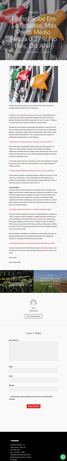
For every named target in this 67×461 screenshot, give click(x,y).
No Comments (46, 52)
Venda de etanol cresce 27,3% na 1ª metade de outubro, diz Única (31, 209)
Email (11, 376)
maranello (19, 52)
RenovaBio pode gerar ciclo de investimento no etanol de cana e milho (32, 243)
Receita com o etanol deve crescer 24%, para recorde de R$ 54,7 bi (31, 142)
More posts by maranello (33, 316)
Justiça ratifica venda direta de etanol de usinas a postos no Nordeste (32, 170)
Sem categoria (33, 12)
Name (11, 367)
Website (11, 385)
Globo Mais (44, 248)
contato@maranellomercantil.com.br (20, 454)
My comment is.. (14, 340)
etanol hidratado (22, 115)
